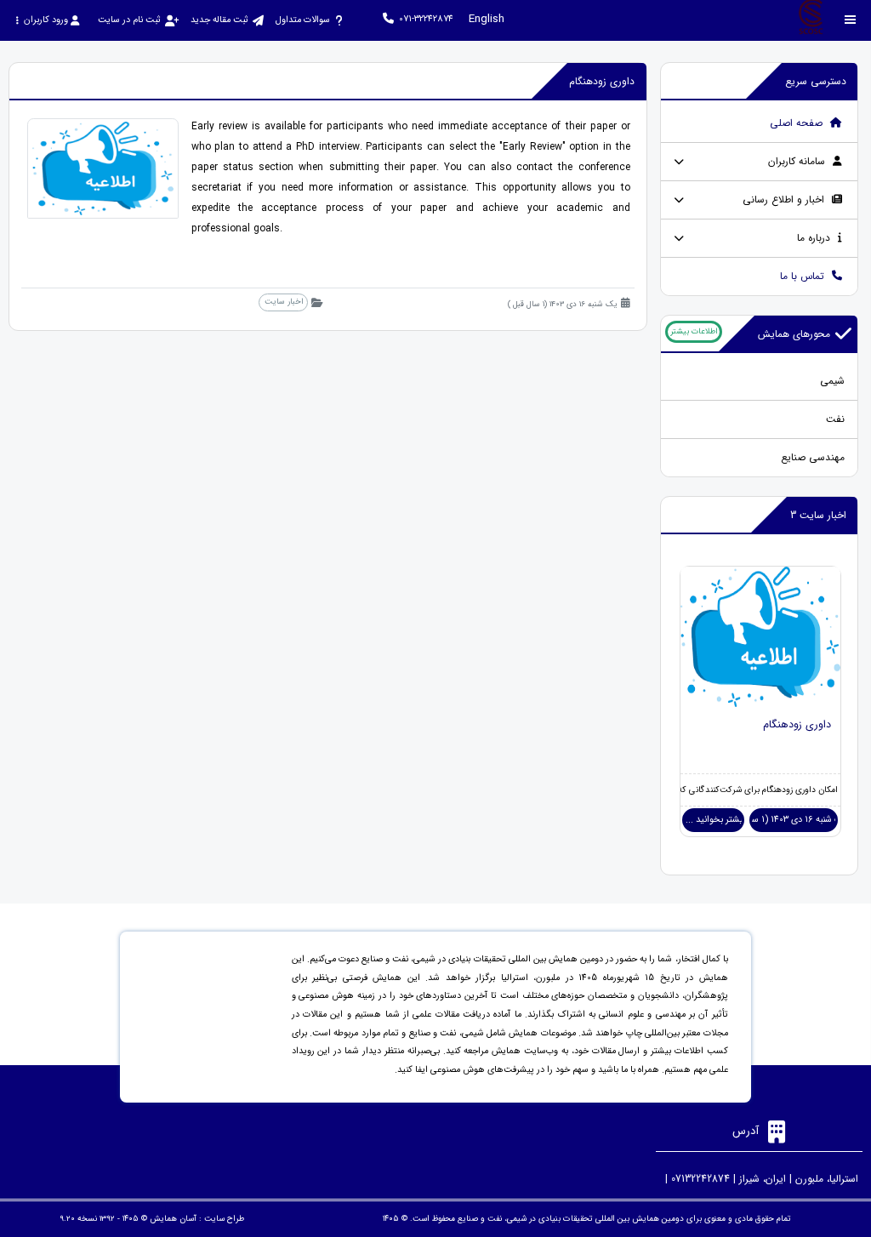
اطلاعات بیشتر (693, 331)
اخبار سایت (284, 301)
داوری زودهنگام (797, 724)
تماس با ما (804, 276)
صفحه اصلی (798, 123)
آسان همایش (173, 1218)
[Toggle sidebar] (850, 20)
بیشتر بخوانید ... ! (713, 819)
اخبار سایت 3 (818, 515)
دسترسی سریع (815, 81)
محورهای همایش (794, 334)
